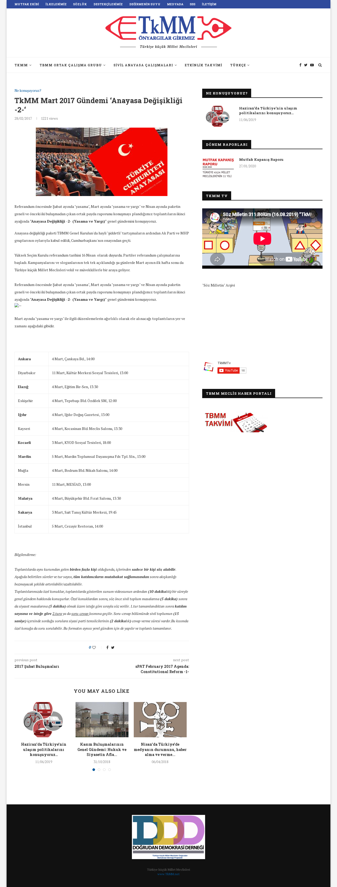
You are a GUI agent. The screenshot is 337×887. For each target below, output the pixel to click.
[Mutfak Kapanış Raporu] (218, 167)
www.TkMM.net (168, 874)
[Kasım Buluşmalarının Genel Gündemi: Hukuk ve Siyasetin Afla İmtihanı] (102, 719)
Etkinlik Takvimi (203, 65)
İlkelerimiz (56, 4)
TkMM (21, 65)
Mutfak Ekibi (26, 4)
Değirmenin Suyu (144, 4)
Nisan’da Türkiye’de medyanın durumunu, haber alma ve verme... (160, 749)
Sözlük (80, 4)
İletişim (209, 4)
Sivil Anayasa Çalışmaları (143, 65)
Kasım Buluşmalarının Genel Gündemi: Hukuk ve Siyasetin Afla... (101, 749)
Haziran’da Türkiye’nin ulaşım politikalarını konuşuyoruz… (43, 749)
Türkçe (238, 65)
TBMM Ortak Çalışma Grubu (70, 65)
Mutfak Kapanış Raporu (261, 159)
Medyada (175, 4)
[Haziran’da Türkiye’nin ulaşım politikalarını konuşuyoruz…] (43, 719)
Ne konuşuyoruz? (27, 91)
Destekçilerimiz (108, 4)
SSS (192, 4)
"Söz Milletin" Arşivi (218, 285)
